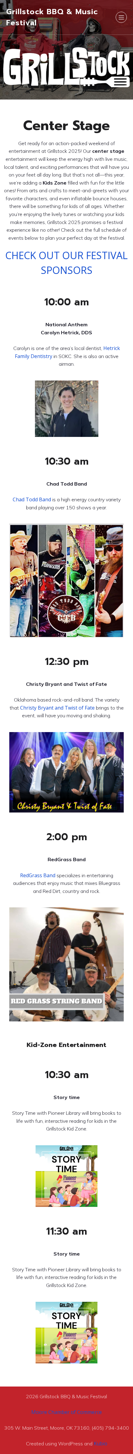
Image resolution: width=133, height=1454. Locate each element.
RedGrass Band (37, 875)
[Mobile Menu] (121, 17)
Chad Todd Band (32, 499)
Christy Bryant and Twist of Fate (58, 707)
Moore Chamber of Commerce (66, 1412)
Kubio (100, 1443)
